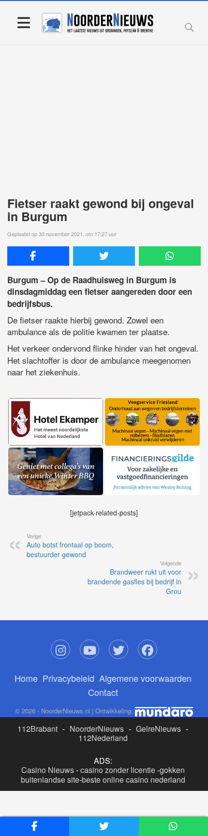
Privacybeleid (68, 678)
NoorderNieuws (97, 728)
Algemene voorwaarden (145, 678)
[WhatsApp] (170, 256)
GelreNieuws (158, 728)
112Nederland (103, 737)
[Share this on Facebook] (38, 256)
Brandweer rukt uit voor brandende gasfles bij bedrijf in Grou (134, 577)
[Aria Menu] (23, 22)
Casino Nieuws (47, 769)
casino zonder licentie (117, 769)
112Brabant (37, 728)
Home (26, 678)
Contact (103, 692)
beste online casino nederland (133, 779)
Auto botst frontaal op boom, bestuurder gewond (70, 545)
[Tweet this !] (104, 256)
